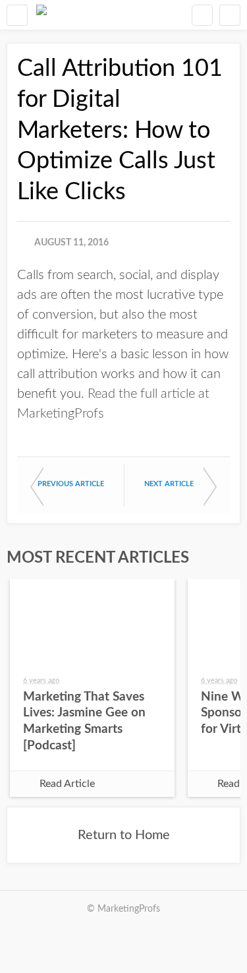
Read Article (67, 783)
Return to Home (124, 835)
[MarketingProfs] (41, 15)
